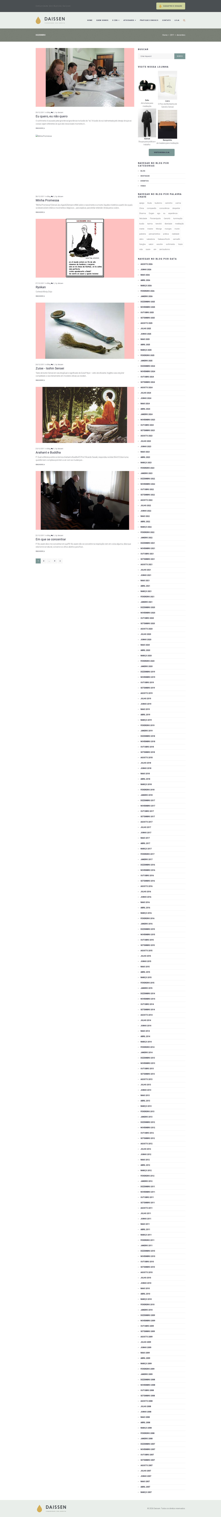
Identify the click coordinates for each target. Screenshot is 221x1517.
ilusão (141, 224)
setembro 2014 (148, 1010)
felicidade (143, 218)
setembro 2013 (148, 1074)
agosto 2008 (146, 1401)
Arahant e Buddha (48, 452)
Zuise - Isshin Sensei (50, 368)
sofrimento (170, 244)
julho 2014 (146, 1020)
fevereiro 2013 (147, 1111)
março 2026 (146, 286)
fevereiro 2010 (147, 1305)
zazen (148, 249)
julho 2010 (146, 1278)
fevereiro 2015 (147, 983)
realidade (175, 234)
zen (154, 249)
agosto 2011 (146, 1208)
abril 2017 (145, 843)
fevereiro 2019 (147, 725)
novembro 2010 (148, 1256)
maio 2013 (145, 1095)
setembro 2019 (148, 688)
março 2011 (146, 1235)
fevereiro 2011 (147, 1240)
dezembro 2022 (148, 479)
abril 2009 (145, 1358)
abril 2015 (145, 972)
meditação (179, 224)
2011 (172, 35)
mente (141, 229)
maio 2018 (145, 774)
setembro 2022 (148, 495)
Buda (149, 203)
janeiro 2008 (146, 1439)
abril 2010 (145, 1294)
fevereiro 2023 (147, 468)
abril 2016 (145, 908)
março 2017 (146, 849)
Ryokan (41, 287)
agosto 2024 (146, 387)
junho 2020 (146, 640)
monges (168, 229)
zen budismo (164, 249)
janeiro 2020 (146, 666)
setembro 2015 (148, 945)
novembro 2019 (148, 677)
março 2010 (146, 1299)
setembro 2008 (148, 1396)
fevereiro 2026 (147, 291)
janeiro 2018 (146, 795)
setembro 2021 (148, 559)
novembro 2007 (148, 1449)
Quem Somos (102, 20)
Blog (49, 112)
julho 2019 (146, 699)
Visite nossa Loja (161, 152)
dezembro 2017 (148, 800)
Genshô (167, 218)
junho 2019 (146, 704)
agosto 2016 (146, 886)
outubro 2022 (147, 489)
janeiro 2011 (146, 1246)
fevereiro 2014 (147, 1047)
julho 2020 (146, 634)
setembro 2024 (148, 382)
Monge (159, 229)
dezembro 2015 (148, 929)
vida (141, 249)
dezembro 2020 (148, 607)
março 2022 (146, 527)
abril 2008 (145, 1422)
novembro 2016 (148, 870)
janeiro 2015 (146, 988)
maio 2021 (145, 581)
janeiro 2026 (146, 296)
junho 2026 (146, 270)
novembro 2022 (148, 484)
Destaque (145, 176)
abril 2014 (145, 1036)
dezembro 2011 (148, 1187)
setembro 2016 (148, 881)
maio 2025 (145, 339)
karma (150, 224)
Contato (166, 20)
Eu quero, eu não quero (52, 116)
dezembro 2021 (148, 543)
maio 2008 (145, 1417)
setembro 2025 (148, 318)
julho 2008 (146, 1406)
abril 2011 (145, 1229)
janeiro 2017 (146, 859)
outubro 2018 (147, 747)
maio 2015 (145, 967)
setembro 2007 (148, 1460)
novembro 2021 (148, 548)
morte (177, 229)
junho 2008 (146, 1412)
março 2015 (146, 977)
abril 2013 (145, 1101)
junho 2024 (146, 398)
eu (164, 213)
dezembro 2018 (148, 736)
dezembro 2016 (148, 865)
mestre (150, 229)
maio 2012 (145, 1160)
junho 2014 (146, 1026)
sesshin (159, 244)
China (141, 208)
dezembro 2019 (148, 672)
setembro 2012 (148, 1138)
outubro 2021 (147, 554)
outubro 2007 (147, 1455)
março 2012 (146, 1170)
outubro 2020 (147, 618)
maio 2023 (145, 452)
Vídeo (143, 186)
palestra (142, 234)
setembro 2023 (148, 430)
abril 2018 (145, 779)
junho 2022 (146, 511)
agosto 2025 (146, 323)
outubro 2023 (147, 425)
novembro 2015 (148, 934)
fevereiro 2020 (147, 661)
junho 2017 (146, 833)
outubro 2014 (147, 1004)
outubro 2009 (147, 1326)
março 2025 (146, 350)
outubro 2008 (147, 1390)
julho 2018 (146, 763)
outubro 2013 (147, 1069)
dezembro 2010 (148, 1251)
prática (166, 234)
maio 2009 (145, 1353)
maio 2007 (145, 1481)
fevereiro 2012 (147, 1176)
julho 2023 (146, 441)
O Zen (115, 20)
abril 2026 (145, 280)
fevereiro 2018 (147, 790)
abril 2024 (145, 409)
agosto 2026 (146, 264)
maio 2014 (145, 1031)
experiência (172, 213)
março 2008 (146, 1428)
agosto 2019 (146, 693)
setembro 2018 (148, 752)
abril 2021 (145, 586)
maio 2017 (145, 838)
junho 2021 (146, 575)
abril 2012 (145, 1165)
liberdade (168, 224)
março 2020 (146, 656)
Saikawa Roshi (164, 239)
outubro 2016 (147, 875)
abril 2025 (145, 345)
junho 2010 (146, 1283)
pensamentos (154, 234)
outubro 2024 (147, 377)
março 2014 (146, 1042)
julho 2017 (146, 827)
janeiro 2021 (146, 602)
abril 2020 (145, 650)
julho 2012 (146, 1149)
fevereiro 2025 (147, 355)
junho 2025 (146, 334)
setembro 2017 (148, 817)
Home (89, 20)
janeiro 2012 (146, 1181)
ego (158, 213)
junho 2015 (146, 961)
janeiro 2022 (146, 538)
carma (178, 203)
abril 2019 (145, 715)
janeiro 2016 (146, 924)
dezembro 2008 (148, 1380)
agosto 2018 (146, 758)
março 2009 (146, 1364)
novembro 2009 (148, 1321)
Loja (177, 20)
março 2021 (146, 591)
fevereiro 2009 (147, 1369)
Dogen (151, 213)
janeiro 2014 (146, 1052)
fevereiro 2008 (147, 1433)
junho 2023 (146, 446)
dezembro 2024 (148, 366)
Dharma (142, 213)
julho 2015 (146, 956)
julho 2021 (146, 570)
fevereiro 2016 (147, 918)
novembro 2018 (148, 741)
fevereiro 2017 (147, 854)
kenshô (159, 224)
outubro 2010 (147, 1262)
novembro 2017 (148, 806)
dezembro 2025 (148, 302)
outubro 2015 (147, 940)
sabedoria (151, 239)
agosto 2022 (146, 500)
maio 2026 (145, 275)
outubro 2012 (147, 1133)
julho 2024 (146, 393)
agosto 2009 (146, 1337)
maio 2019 (145, 709)
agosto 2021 (146, 564)
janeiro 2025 (146, 361)
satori (151, 244)
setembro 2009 (148, 1331)
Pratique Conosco (149, 20)
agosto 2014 (146, 1015)
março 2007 (146, 1492)
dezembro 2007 (148, 1444)
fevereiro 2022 (147, 532)
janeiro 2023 (146, 473)
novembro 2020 (148, 613)
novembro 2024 (148, 371)
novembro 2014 (148, 999)
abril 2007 (145, 1487)
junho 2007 (146, 1476)
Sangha (142, 244)
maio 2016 (145, 902)
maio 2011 (145, 1224)
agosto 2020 (146, 629)
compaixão (151, 208)
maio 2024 (145, 404)
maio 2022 (145, 516)
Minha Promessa (47, 200)
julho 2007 (146, 1471)
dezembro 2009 (148, 1315)
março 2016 (146, 913)
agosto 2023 (146, 436)
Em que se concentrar (51, 539)
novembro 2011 (148, 1192)
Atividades (128, 20)
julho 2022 (146, 505)
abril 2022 (145, 522)
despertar (176, 208)
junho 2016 (146, 897)
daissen (60, 112)
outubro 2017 (147, 811)
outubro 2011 (147, 1197)
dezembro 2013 (148, 1058)
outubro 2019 (147, 682)
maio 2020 (145, 645)
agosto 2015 (146, 951)
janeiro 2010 (146, 1310)
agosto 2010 (146, 1272)
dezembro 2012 (148, 1122)
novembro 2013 (148, 1063)
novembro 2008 (148, 1385)
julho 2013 (146, 1085)
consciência (164, 208)
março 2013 (146, 1106)
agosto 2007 (146, 1465)
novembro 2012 (148, 1128)
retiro (141, 239)
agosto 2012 (146, 1144)
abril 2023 (145, 457)
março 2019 (146, 720)
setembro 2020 (148, 623)
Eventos (145, 181)
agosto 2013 (146, 1079)
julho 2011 (146, 1213)
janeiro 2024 (146, 414)
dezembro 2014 (148, 993)
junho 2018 (146, 768)
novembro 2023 (148, 420)
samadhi (176, 239)
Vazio (180, 244)
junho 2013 (146, 1090)
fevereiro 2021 (147, 597)
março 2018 (146, 784)
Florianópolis (155, 218)
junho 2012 (146, 1154)
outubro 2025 (147, 312)
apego (141, 203)
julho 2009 (146, 1342)
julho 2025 (146, 329)
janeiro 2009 (146, 1374)
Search (180, 56)
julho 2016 (146, 892)
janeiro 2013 (146, 1117)
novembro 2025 (148, 307)
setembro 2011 (148, 1203)
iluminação (177, 218)
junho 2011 (146, 1219)
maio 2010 (145, 1288)
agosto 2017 (146, 822)
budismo (158, 203)
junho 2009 (146, 1347)
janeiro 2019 (146, 731)
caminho (168, 203)
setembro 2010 (148, 1267)
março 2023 (146, 463)
